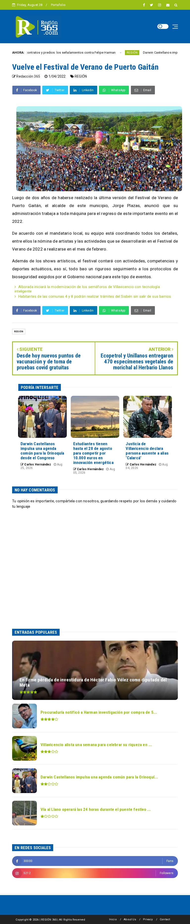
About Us (130, 919)
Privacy (148, 919)
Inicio (113, 919)
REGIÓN (110, 52)
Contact (165, 919)
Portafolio (58, 5)
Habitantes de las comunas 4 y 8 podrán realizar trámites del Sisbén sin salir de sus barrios (94, 296)
